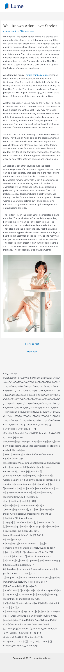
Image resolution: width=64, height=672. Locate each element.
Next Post (32, 351)
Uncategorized (12, 31)
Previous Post (32, 344)
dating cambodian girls (37, 75)
